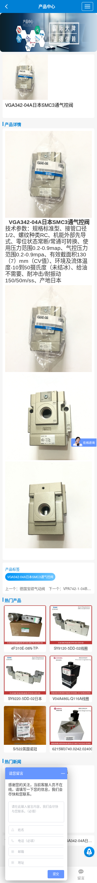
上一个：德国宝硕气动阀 (25, 588)
